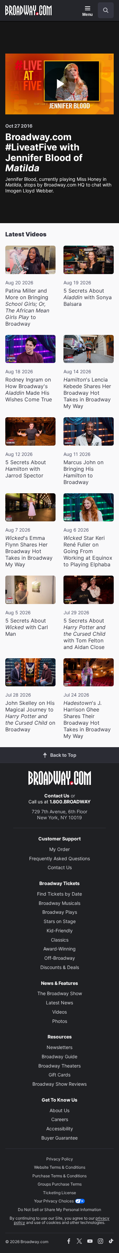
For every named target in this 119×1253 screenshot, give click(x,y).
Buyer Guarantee (59, 1138)
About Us (59, 1110)
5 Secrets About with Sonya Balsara (87, 297)
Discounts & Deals (59, 967)
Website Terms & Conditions (59, 1167)
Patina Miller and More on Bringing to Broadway (27, 307)
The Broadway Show (59, 993)
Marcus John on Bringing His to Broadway (83, 472)
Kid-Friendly (60, 930)
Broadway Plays (59, 912)
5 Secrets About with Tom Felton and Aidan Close (84, 633)
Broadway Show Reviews (59, 1084)
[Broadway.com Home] (28, 10)
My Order (59, 849)
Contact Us (56, 795)
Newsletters (59, 1047)
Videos (59, 1012)
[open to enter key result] (106, 10)
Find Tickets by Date (59, 894)
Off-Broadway (59, 958)
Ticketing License (59, 1192)
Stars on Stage (60, 921)
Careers (59, 1119)
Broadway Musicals (59, 903)
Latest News (59, 1002)
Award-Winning (59, 948)
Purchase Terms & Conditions (59, 1175)
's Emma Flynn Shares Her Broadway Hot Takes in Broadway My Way (29, 551)
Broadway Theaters (59, 1066)
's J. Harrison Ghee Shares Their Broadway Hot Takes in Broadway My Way (87, 719)
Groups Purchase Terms (60, 1184)
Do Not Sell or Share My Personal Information (59, 1209)
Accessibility (59, 1128)
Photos (59, 1021)
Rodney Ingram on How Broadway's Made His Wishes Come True (28, 389)
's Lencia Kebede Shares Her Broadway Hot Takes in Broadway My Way (87, 392)
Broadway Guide (59, 1056)
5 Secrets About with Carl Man (26, 627)
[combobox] (103, 10)
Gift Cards (59, 1074)
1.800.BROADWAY (70, 801)
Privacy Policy (59, 1158)
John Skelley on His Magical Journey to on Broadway (30, 716)
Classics (59, 940)
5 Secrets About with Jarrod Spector (25, 469)
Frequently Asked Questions (59, 858)
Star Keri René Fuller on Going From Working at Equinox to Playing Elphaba (87, 551)
